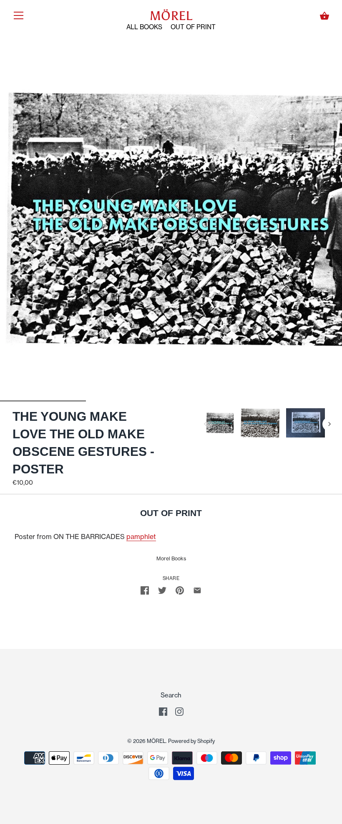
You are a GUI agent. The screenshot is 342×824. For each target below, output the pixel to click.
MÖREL (171, 15)
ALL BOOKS (144, 27)
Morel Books (171, 558)
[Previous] (205, 424)
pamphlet (141, 536)
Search (171, 695)
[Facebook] (163, 711)
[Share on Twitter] (162, 590)
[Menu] (19, 17)
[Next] (329, 424)
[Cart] (324, 16)
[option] (220, 424)
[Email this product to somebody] (197, 590)
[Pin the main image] (180, 590)
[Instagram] (179, 711)
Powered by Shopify (191, 741)
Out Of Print (193, 27)
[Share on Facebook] (145, 590)
